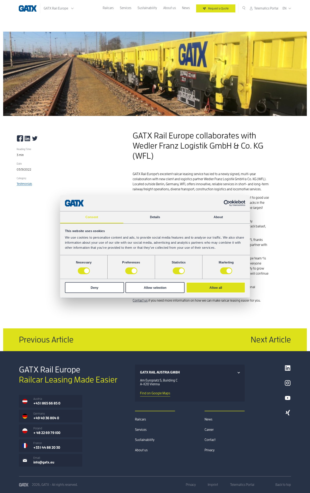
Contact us (140, 300)
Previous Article (46, 340)
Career (209, 429)
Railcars (108, 8)
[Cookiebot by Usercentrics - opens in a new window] (226, 203)
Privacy (209, 450)
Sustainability (147, 8)
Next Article (271, 340)
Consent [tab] (91, 217)
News (186, 8)
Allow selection (155, 287)
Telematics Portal (266, 8)
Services (125, 8)
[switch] (131, 270)
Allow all (215, 287)
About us (169, 8)
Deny (94, 287)
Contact (210, 440)
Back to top (283, 484)
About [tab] (218, 217)
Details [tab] (155, 217)
